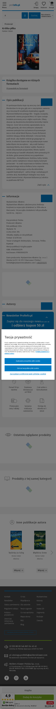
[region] (28, 354)
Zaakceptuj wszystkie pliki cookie (28, 361)
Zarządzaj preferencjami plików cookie (28, 374)
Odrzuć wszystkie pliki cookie (28, 368)
